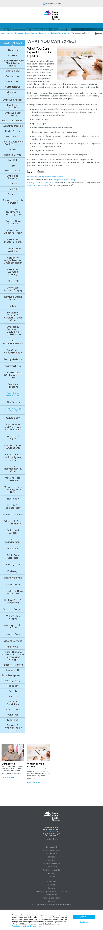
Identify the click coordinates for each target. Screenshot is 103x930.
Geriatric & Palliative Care (59, 33)
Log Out (12, 160)
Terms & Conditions (13, 703)
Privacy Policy (12, 680)
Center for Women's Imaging (13, 272)
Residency (12, 685)
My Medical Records (13, 177)
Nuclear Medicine (12, 514)
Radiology (13, 571)
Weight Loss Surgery (13, 617)
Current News (12, 86)
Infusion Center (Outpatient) (12, 446)
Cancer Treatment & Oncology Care (13, 212)
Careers (12, 55)
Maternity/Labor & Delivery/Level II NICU (12, 490)
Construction (12, 76)
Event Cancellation (12, 120)
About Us (13, 50)
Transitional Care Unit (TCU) (13, 592)
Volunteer (12, 714)
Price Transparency (13, 675)
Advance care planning (37, 185)
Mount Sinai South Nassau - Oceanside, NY (19, 33)
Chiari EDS (13, 281)
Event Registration (13, 125)
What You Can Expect (13, 410)
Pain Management (12, 541)
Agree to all (83, 917)
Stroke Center (13, 584)
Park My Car (12, 646)
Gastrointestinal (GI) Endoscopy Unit (13, 375)
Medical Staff (12, 170)
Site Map (13, 696)
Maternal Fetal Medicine (13, 479)
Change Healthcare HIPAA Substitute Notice (13, 63)
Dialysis (13, 306)
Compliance (13, 71)
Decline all (84, 922)
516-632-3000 (53, 3)
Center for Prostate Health (13, 240)
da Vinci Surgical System (13, 298)
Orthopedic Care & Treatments (13, 522)
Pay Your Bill (12, 670)
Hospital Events (12, 154)
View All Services (13, 640)
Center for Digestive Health (13, 231)
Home (12, 149)
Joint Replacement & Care (13, 469)
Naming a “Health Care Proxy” (40, 182)
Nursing (13, 183)
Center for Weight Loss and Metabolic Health (13, 260)
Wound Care (13, 634)
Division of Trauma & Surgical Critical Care (13, 316)
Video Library (13, 709)
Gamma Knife (13, 366)
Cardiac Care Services (13, 222)
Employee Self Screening (13, 114)
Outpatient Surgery (13, 531)
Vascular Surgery (13, 609)
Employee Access (13, 99)
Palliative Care (13, 43)
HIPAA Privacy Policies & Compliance (51, 891)
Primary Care (13, 564)
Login (13, 165)
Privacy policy (35, 926)
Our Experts (13, 402)
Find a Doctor (12, 131)
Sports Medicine (13, 577)
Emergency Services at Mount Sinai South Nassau (13, 330)
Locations (12, 720)
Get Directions (13, 136)
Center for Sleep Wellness (13, 250)
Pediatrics (12, 548)
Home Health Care (13, 437)
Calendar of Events (51, 870)
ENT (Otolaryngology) (13, 342)
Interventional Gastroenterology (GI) (13, 457)
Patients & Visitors (13, 664)
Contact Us (12, 81)
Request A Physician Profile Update (13, 728)
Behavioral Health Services (13, 201)
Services (42, 33)
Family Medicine (13, 359)
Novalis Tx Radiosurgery (13, 506)
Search (13, 691)
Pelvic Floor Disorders (13, 556)
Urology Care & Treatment (12, 601)
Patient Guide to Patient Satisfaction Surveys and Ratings (13, 656)
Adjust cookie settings (20, 926)
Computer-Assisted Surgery (13, 289)
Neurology (13, 498)
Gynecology (13, 417)
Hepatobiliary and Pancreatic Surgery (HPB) (12, 427)
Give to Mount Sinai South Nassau (12, 143)
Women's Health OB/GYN (13, 626)
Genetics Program (13, 385)
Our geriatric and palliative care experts (45, 176)
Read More (7, 777)
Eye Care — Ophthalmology (13, 351)
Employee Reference (12, 106)
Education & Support (12, 93)
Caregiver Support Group (64, 179)
